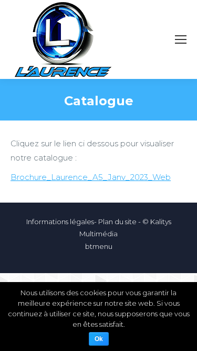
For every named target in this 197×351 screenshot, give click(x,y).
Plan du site (117, 221)
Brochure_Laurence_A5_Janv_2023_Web (91, 177)
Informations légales (60, 221)
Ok (99, 339)
